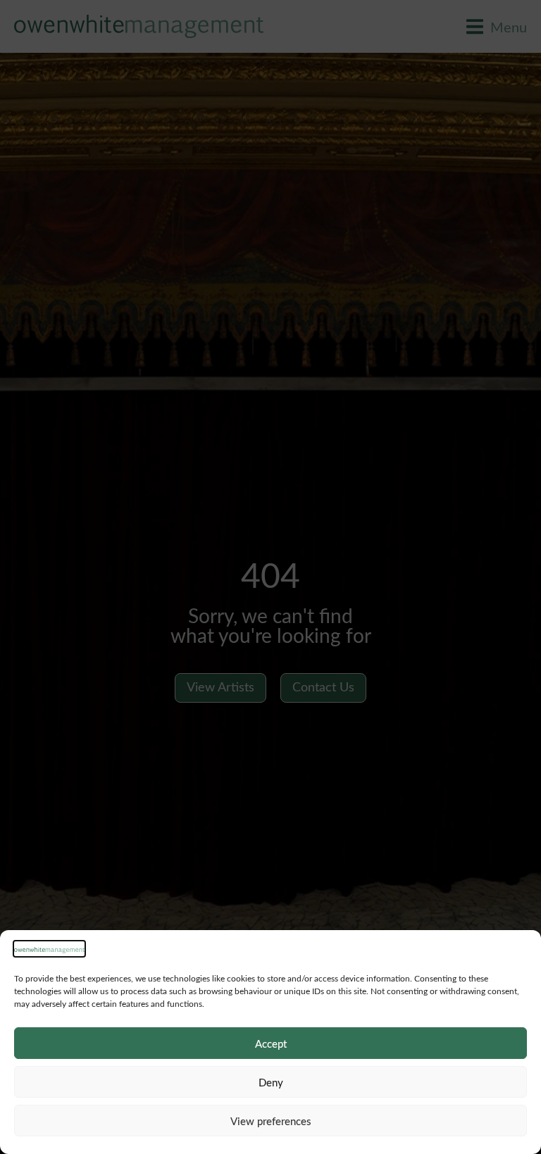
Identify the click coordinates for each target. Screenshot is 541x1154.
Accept (271, 1043)
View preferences (270, 1121)
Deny (271, 1082)
